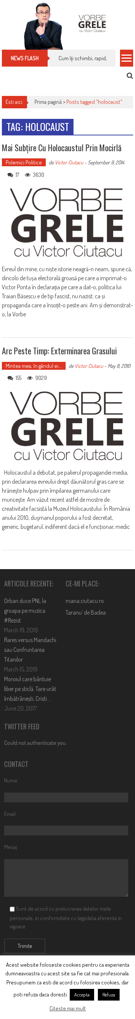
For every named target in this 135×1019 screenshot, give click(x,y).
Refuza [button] (108, 995)
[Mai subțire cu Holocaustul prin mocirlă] (67, 223)
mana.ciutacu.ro (85, 600)
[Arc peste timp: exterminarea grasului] (67, 426)
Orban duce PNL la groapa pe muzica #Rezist (25, 610)
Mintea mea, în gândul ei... (34, 365)
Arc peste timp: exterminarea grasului (59, 351)
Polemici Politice (24, 162)
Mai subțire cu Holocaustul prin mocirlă (62, 147)
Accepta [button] (82, 995)
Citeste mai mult (68, 1008)
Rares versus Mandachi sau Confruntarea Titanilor (30, 649)
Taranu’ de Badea (86, 612)
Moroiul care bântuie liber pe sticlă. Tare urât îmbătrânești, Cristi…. (30, 688)
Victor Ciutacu (69, 162)
